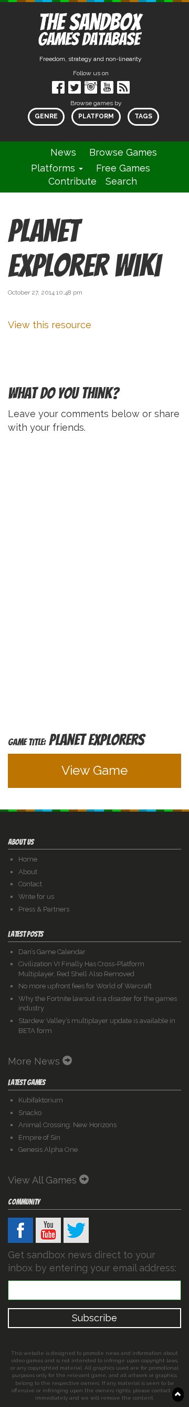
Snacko (29, 1113)
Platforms (54, 168)
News (63, 152)
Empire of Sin (39, 1137)
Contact (30, 884)
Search (121, 181)
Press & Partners (43, 909)
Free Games (123, 168)
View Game (94, 770)
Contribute (72, 181)
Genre (46, 116)
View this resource (49, 324)
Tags (143, 116)
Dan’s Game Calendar (52, 952)
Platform (96, 116)
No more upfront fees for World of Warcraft (85, 986)
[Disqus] (94, 575)
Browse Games (123, 152)
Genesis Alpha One (48, 1149)
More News (35, 1061)
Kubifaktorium (40, 1100)
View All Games (43, 1180)
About (27, 872)
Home (27, 859)
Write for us (36, 896)
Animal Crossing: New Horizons (67, 1125)
